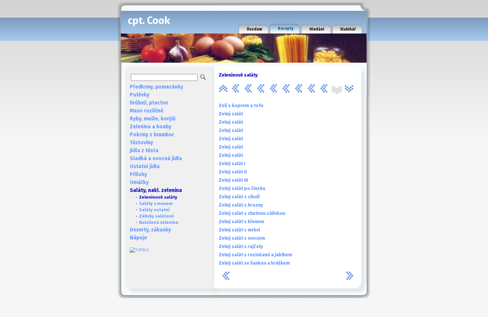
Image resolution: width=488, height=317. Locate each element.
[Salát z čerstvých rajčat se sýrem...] (248, 88)
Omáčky (139, 182)
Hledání (316, 29)
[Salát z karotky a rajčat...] (261, 88)
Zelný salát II (233, 172)
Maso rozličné (146, 111)
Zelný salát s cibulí (239, 197)
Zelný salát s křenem (241, 221)
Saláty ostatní (154, 209)
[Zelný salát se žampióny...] (349, 88)
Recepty (285, 28)
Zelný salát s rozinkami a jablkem (255, 255)
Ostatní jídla (145, 166)
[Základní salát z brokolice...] (324, 88)
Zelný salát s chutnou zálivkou (252, 213)
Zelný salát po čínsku (242, 188)
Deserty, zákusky (150, 230)
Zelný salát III (233, 180)
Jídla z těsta (144, 151)
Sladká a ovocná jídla (156, 158)
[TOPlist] (139, 249)
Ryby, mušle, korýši (152, 119)
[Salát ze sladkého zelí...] (286, 88)
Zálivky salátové (156, 216)
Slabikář (348, 29)
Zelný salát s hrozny (241, 205)
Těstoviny (141, 143)
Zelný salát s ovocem (242, 238)
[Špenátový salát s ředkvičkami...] (311, 88)
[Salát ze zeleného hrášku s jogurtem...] (298, 88)
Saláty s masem (156, 203)
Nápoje (138, 238)
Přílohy (138, 174)
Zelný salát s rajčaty (241, 246)
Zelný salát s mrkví (239, 230)
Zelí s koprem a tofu (241, 105)
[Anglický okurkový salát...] (223, 88)
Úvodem (254, 29)
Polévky (139, 95)
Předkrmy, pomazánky (156, 87)
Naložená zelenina (158, 222)
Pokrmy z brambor (152, 135)
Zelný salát (231, 114)
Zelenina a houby (150, 127)
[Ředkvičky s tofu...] (235, 88)
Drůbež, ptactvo (149, 103)
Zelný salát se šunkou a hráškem (254, 263)
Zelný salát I (232, 163)
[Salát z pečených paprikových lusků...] (273, 88)
